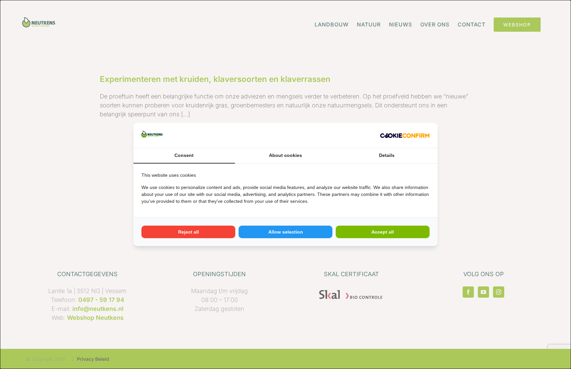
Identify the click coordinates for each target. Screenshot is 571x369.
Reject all (188, 232)
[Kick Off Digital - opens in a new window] (405, 135)
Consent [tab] (184, 155)
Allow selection (285, 232)
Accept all (382, 232)
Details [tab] (387, 155)
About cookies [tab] (285, 155)
